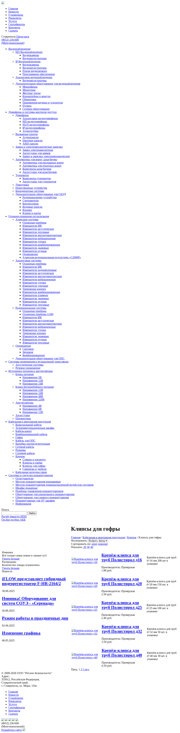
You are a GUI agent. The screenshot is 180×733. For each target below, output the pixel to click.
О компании (15, 14)
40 (91, 547)
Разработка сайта (11, 729)
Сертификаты (16, 24)
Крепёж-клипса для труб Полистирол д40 (122, 652)
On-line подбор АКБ (13, 519)
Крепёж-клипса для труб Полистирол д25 (121, 605)
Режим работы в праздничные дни (35, 618)
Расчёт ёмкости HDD (14, 516)
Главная (13, 8)
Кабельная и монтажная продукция (104, 537)
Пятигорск (22, 36)
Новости (13, 11)
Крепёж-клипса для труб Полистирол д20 (121, 581)
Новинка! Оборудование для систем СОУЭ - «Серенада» (29, 600)
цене (94, 543)
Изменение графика (21, 633)
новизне (103, 543)
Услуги (12, 21)
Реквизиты (14, 17)
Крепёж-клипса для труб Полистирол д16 (121, 557)
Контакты (14, 27)
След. (86, 669)
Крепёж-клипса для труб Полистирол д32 (122, 629)
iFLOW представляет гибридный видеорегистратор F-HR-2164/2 (34, 581)
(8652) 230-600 (12, 41)
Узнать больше (11, 558)
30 (88, 547)
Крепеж (131, 537)
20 (84, 547)
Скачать (13, 30)
